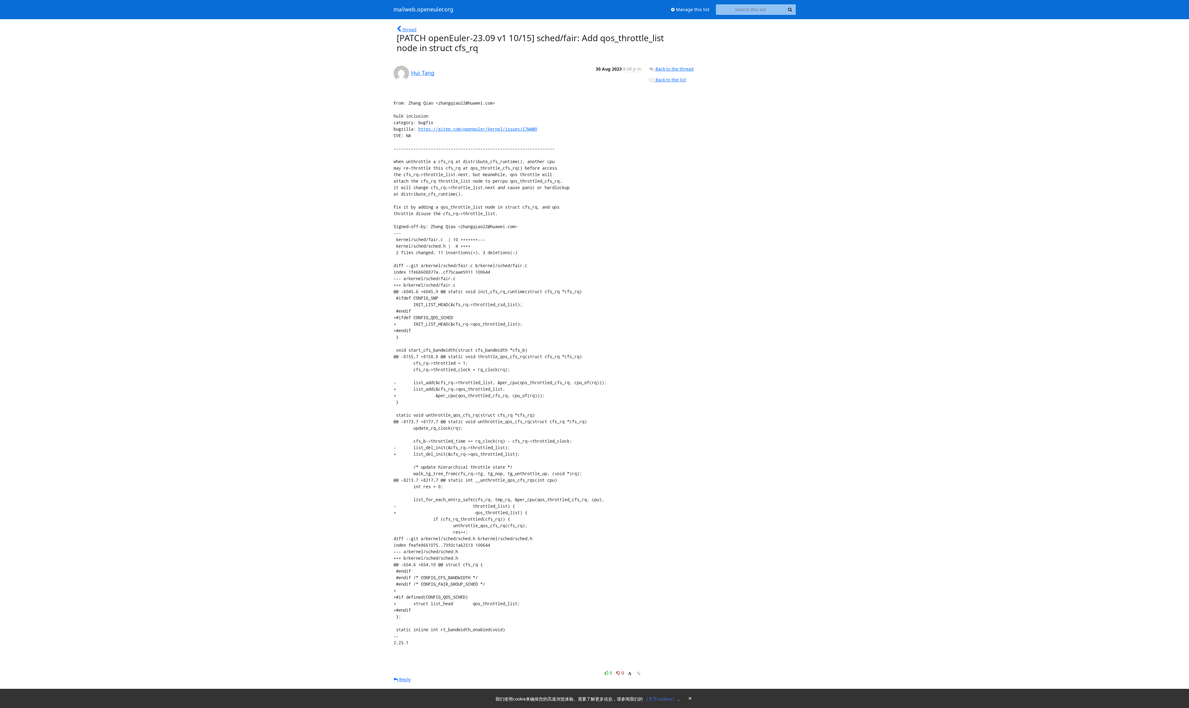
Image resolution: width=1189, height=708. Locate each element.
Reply (404, 679)
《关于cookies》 (661, 699)
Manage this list (692, 9)
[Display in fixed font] (629, 674)
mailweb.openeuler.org (423, 9)
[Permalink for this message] (638, 673)
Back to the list (670, 80)
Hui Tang (422, 72)
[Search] (790, 9)
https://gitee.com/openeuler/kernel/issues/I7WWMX (477, 129)
